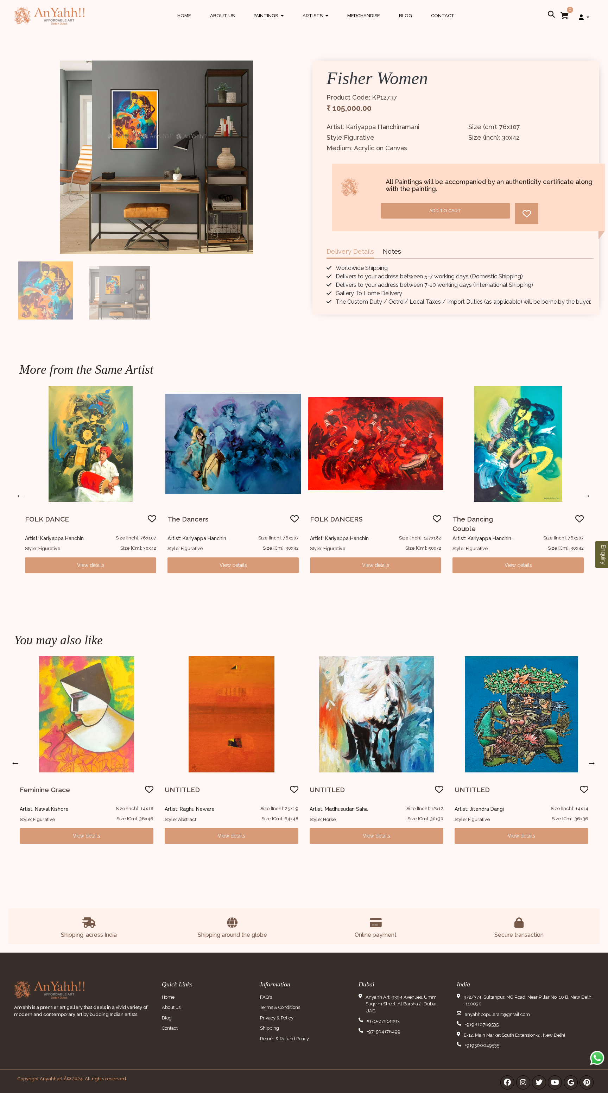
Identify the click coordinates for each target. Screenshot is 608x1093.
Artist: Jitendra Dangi (479, 809)
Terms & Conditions (280, 1007)
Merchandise (363, 15)
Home (184, 15)
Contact (443, 15)
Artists (315, 22)
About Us (222, 15)
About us (171, 1007)
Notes (392, 251)
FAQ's (266, 997)
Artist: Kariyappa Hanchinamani (61, 538)
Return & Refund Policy (284, 1038)
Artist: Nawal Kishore (44, 809)
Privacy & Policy (276, 1018)
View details (90, 565)
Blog (405, 15)
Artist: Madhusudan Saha (339, 809)
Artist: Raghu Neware (190, 809)
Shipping (269, 1028)
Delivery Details (350, 251)
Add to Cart (445, 210)
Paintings (268, 22)
